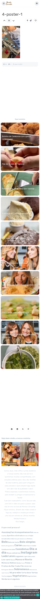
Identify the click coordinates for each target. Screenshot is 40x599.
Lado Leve (8, 556)
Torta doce (26, 573)
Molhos (13, 563)
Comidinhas (22, 549)
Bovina (3, 545)
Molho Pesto (7, 362)
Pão (22, 566)
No (2, 597)
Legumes (19, 556)
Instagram (29, 552)
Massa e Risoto (23, 559)
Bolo (4, 542)
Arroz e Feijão (28, 535)
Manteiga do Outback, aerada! (15, 213)
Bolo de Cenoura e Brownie (14, 263)
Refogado (4, 569)
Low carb (5, 560)
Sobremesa (21, 569)
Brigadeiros (10, 545)
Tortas (34, 573)
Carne (18, 545)
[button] (4, 3)
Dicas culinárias (13, 553)
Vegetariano (31, 576)
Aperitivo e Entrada (15, 536)
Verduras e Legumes (10, 579)
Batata (29, 539)
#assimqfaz (7, 532)
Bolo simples (28, 541)
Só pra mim (15, 572)
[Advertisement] (20, 94)
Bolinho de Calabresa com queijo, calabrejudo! (16, 137)
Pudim (17, 566)
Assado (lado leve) (21, 539)
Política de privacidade (11, 597)
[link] (36, 20)
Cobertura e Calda (29, 545)
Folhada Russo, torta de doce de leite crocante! (18, 336)
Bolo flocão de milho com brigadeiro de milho (19, 286)
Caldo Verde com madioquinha (15, 312)
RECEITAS (27, 566)
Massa (12, 560)
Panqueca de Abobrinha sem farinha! (18, 189)
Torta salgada (6, 576)
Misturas (5, 563)
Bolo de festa (13, 542)
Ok (38, 595)
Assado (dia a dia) (7, 539)
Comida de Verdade (8, 549)
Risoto (11, 569)
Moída (18, 563)
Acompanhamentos (23, 532)
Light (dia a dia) (29, 556)
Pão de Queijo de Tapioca (13, 164)
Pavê (23, 563)
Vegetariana (19, 575)
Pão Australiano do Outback (14, 238)
